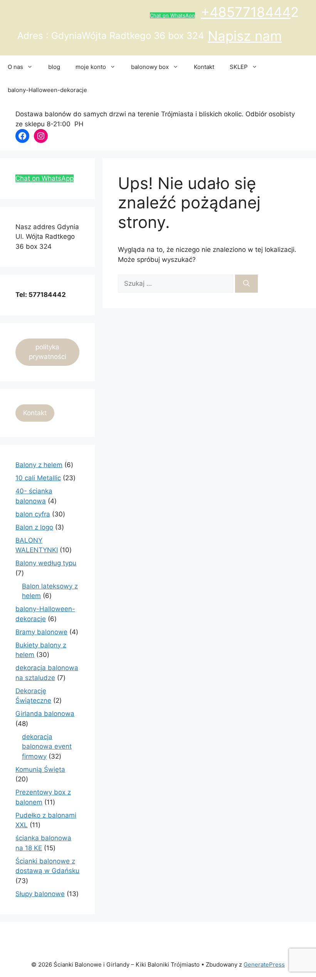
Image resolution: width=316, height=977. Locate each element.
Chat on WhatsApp (172, 15)
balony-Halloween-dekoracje (47, 90)
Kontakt (204, 66)
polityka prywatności (47, 352)
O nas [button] (15, 66)
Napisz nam (245, 36)
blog (54, 66)
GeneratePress (264, 964)
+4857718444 (246, 12)
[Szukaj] (246, 284)
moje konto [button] (91, 66)
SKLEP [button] (239, 66)
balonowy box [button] (150, 66)
